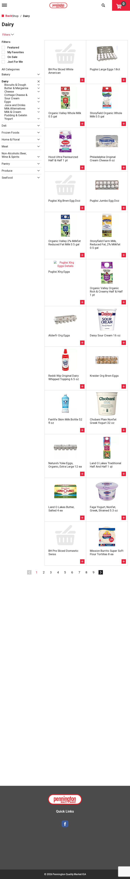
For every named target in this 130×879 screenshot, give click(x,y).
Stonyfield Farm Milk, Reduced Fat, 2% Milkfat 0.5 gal (105, 244)
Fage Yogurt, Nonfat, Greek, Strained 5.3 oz (104, 508)
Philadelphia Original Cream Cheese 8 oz (103, 158)
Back (8, 15)
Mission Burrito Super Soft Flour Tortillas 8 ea (106, 552)
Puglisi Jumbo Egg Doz (104, 200)
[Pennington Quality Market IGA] (58, 4)
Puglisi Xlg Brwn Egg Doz (64, 200)
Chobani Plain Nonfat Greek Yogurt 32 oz (103, 421)
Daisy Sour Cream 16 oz (105, 335)
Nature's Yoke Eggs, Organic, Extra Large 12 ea (65, 464)
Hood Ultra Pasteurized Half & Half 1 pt (63, 158)
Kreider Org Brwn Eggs (104, 375)
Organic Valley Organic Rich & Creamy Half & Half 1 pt (106, 291)
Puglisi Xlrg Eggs (59, 271)
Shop (15, 16)
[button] (37, 74)
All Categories (11, 69)
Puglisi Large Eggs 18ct (105, 69)
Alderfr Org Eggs (59, 335)
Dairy (26, 16)
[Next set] (100, 572)
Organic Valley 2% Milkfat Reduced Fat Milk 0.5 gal (64, 242)
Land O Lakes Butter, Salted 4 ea (61, 508)
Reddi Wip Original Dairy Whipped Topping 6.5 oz (63, 377)
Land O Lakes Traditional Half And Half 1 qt (105, 464)
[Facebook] (65, 823)
